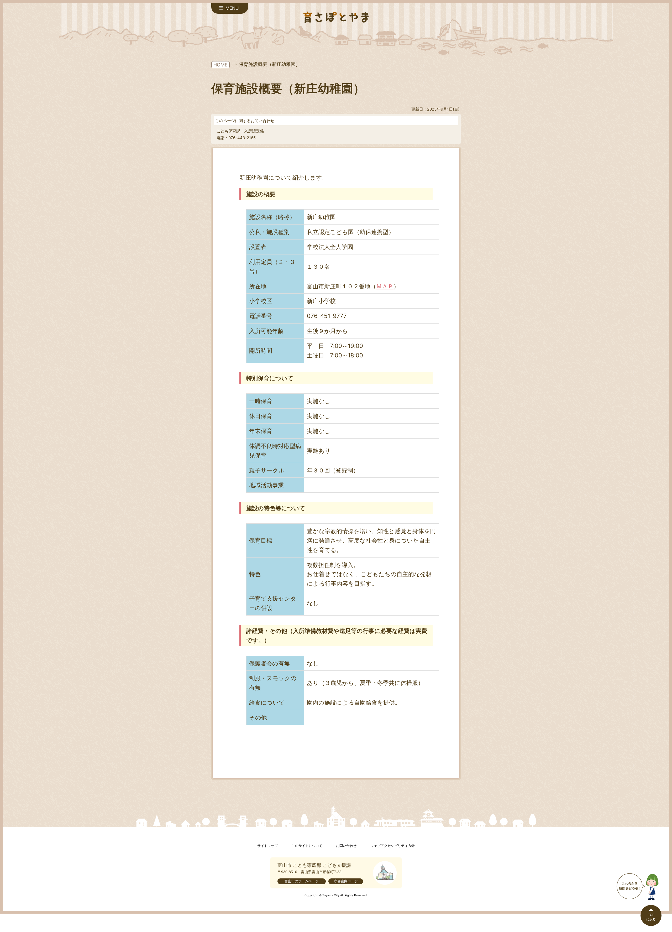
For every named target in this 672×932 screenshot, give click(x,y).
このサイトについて (307, 846)
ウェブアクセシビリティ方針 (392, 846)
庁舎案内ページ (346, 881)
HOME (220, 64)
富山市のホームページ (302, 881)
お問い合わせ (346, 846)
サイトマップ (267, 846)
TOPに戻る (651, 917)
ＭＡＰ (384, 286)
